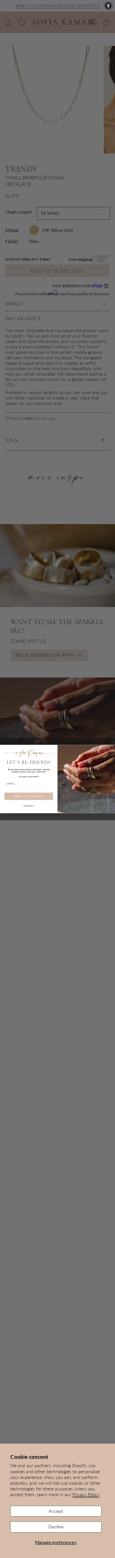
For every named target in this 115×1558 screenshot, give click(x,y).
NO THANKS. (29, 806)
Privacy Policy (86, 1494)
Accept (56, 1511)
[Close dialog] (111, 748)
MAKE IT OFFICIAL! (28, 796)
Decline (56, 1526)
